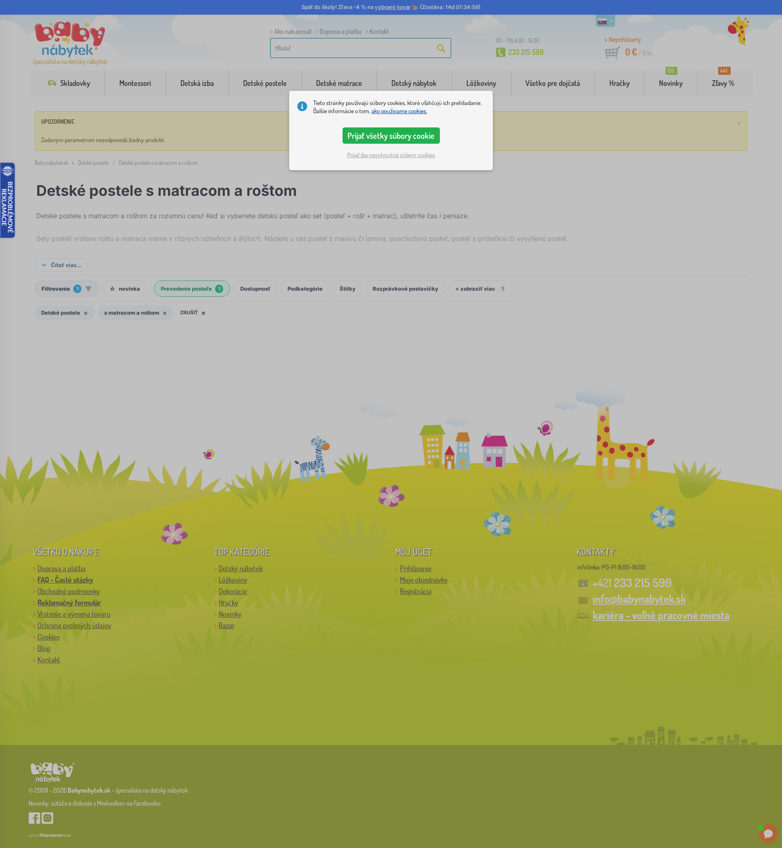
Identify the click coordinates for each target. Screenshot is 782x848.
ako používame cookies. (399, 111)
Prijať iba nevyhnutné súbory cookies (391, 155)
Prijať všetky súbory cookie (391, 135)
